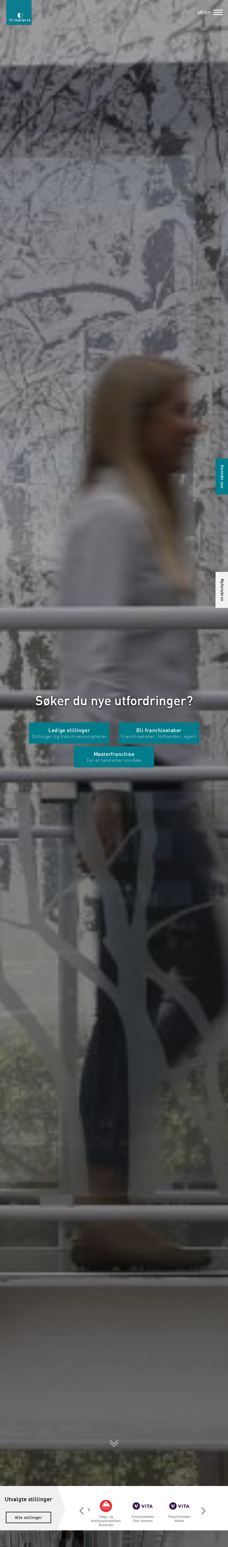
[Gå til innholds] (114, 1440)
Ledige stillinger (69, 733)
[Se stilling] (106, 1505)
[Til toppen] (221, 1540)
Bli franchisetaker (159, 733)
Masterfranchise (114, 757)
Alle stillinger (29, 1517)
